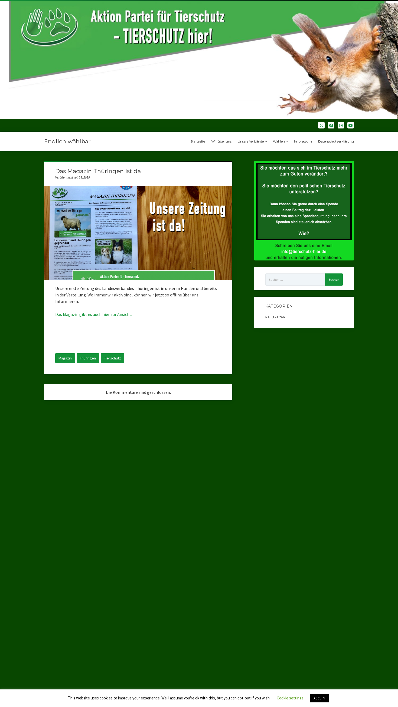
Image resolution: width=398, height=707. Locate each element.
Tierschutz (112, 358)
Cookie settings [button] (290, 698)
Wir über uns (221, 141)
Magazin (65, 358)
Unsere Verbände (251, 141)
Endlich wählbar (67, 141)
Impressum (303, 141)
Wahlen (279, 141)
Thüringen (88, 358)
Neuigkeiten (275, 317)
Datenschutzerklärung (336, 141)
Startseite (197, 141)
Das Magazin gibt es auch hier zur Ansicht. (94, 314)
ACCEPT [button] (320, 698)
